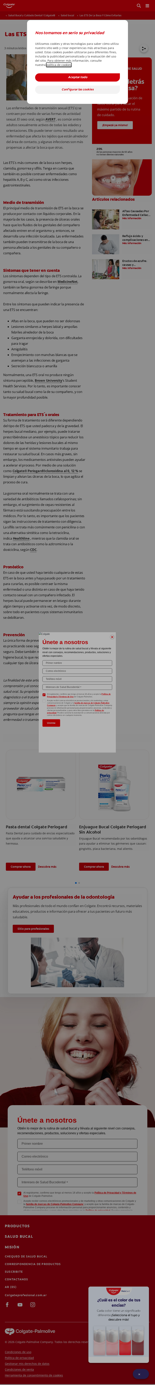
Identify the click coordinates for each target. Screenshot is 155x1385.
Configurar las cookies (78, 89)
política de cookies (58, 65)
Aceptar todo (77, 77)
